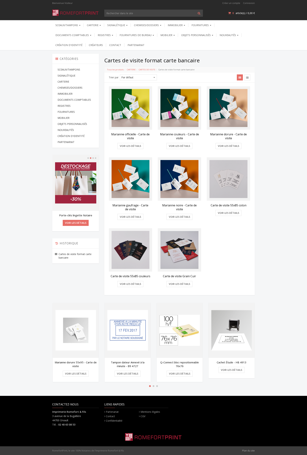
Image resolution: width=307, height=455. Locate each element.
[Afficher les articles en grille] (240, 77)
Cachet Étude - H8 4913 (231, 362)
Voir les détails (130, 146)
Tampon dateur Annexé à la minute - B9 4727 (127, 364)
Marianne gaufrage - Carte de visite (130, 207)
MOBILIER (166, 35)
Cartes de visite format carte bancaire (75, 255)
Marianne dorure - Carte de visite (228, 136)
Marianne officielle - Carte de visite (130, 136)
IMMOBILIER (175, 25)
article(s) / (243, 13)
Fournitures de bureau (136, 35)
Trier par (114, 77)
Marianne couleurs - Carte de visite (179, 136)
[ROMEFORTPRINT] (75, 12)
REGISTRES (104, 35)
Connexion (249, 3)
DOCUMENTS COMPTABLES (72, 35)
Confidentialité (114, 420)
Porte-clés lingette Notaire (75, 215)
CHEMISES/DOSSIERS (147, 25)
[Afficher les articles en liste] (247, 77)
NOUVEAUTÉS (228, 35)
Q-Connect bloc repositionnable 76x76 (179, 364)
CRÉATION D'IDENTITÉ (68, 45)
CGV (143, 416)
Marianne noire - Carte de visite (179, 207)
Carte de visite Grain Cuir (179, 276)
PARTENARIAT (136, 45)
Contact (110, 416)
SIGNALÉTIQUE (116, 25)
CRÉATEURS (96, 45)
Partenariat (112, 411)
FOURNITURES (200, 25)
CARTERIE (93, 25)
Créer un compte (231, 3)
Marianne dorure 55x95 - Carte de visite (76, 364)
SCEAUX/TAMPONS (67, 25)
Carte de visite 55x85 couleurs (130, 276)
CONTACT (115, 45)
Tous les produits (115, 69)
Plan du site (248, 450)
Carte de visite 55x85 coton (228, 205)
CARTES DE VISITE (147, 69)
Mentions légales (150, 411)
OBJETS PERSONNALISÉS (196, 35)
